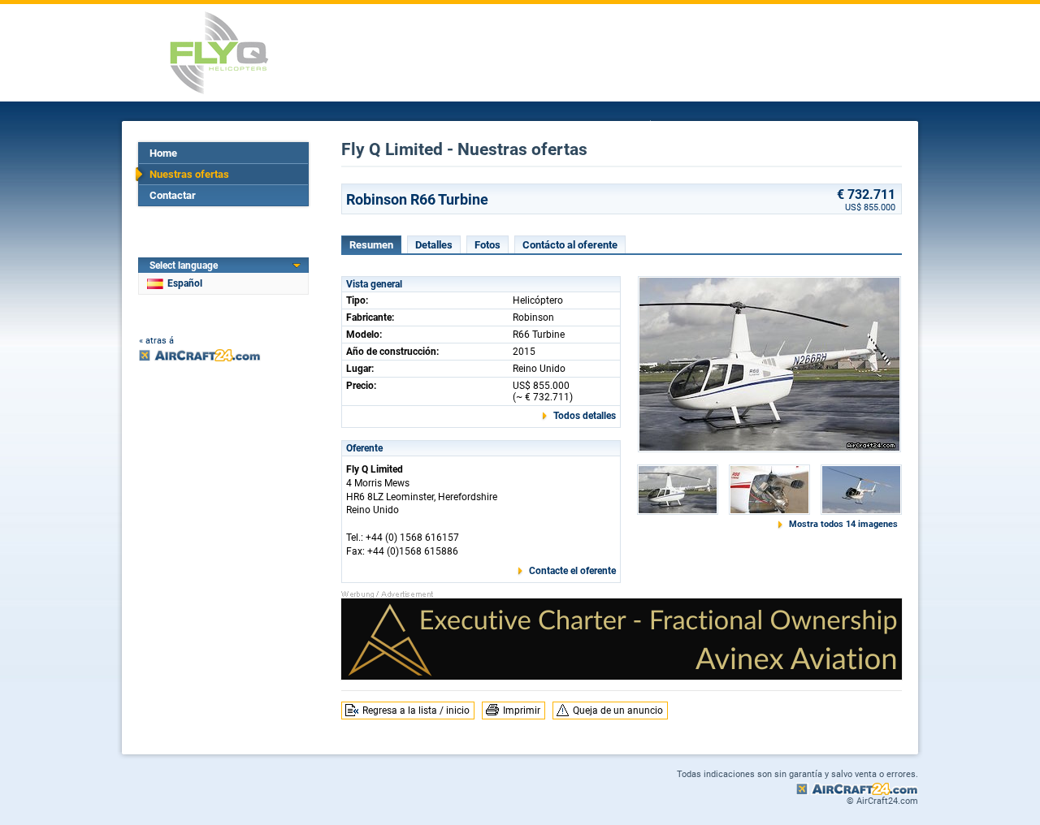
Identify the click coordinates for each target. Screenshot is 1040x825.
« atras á (156, 340)
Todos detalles (584, 415)
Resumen (371, 245)
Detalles (434, 245)
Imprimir (521, 710)
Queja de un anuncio (618, 710)
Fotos (487, 245)
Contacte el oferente (572, 571)
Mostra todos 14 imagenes (843, 524)
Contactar (173, 195)
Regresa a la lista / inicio (416, 710)
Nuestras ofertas (189, 174)
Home (163, 153)
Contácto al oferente (570, 245)
